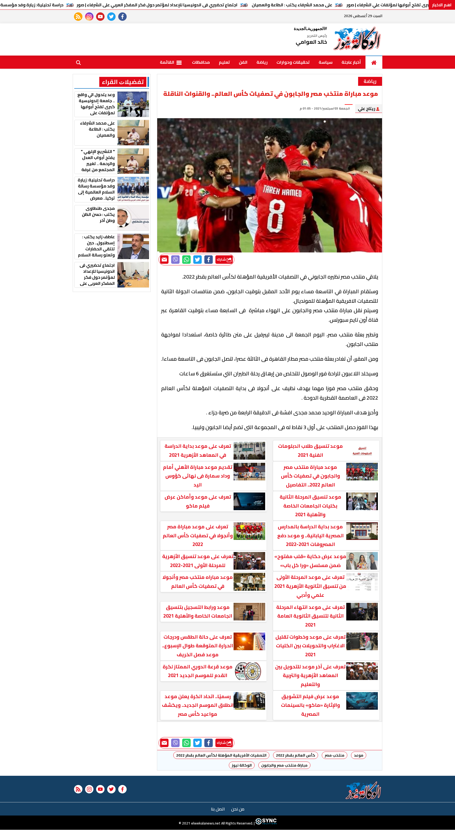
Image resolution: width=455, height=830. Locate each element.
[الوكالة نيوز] (357, 39)
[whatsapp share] (186, 259)
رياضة (262, 62)
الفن (243, 62)
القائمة (167, 62)
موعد (358, 755)
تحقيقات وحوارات (293, 62)
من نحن (237, 809)
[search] (78, 62)
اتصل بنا (218, 809)
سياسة (326, 62)
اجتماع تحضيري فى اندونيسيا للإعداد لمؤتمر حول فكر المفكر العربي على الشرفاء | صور (157, 5)
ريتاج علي (367, 108)
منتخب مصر (334, 755)
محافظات (201, 62)
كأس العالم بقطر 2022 (295, 755)
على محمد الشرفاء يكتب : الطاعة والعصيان (292, 5)
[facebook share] (208, 259)
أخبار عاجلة (351, 62)
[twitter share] (197, 259)
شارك (222, 259)
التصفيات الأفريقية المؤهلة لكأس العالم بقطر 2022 (221, 755)
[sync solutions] (265, 823)
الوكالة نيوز (242, 765)
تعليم (224, 62)
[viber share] (175, 259)
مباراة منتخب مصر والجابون (284, 765)
